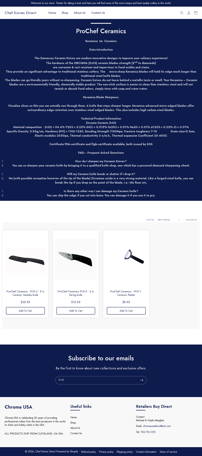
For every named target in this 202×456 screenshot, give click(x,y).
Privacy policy (106, 452)
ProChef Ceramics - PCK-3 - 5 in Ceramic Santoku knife (25, 293)
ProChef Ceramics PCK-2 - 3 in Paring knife (76, 293)
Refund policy (88, 452)
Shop (73, 423)
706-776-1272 (148, 432)
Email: (139, 426)
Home (73, 417)
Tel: (138, 432)
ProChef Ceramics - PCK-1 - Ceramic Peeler (126, 293)
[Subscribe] (141, 380)
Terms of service (168, 452)
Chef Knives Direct (45, 451)
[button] (181, 12)
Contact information (146, 452)
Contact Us (76, 433)
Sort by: (150, 220)
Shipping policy (125, 452)
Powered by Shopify (67, 451)
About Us (75, 428)
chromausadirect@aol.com (157, 426)
